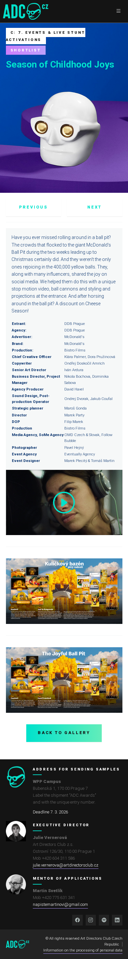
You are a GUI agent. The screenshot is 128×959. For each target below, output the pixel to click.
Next (94, 207)
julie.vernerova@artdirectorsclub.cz (65, 865)
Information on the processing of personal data (82, 950)
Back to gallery (64, 732)
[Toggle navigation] (118, 11)
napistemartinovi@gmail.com (60, 904)
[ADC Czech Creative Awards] (25, 11)
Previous (33, 207)
